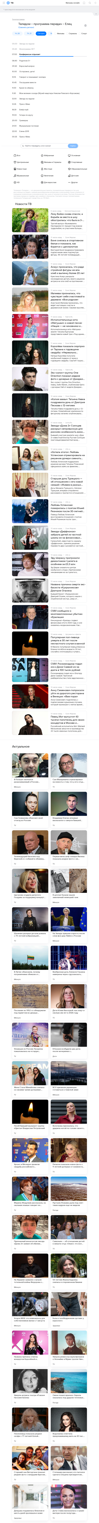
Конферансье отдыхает (29, 54)
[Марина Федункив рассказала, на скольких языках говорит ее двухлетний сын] (30, 1195)
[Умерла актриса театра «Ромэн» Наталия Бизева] (30, 1387)
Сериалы (73, 34)
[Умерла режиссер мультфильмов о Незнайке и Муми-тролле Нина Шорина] (69, 1349)
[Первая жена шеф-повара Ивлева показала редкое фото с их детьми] (69, 848)
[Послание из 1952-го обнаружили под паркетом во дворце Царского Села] (30, 1002)
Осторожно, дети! (27, 72)
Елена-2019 (24, 131)
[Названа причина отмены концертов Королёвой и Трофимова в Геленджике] (30, 1349)
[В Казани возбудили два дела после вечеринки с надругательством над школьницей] (69, 1041)
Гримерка (23, 120)
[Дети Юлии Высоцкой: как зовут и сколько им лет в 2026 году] (69, 1002)
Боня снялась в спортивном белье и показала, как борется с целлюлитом (67, 243)
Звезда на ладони (26, 44)
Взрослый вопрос (27, 66)
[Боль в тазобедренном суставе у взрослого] (69, 1310)
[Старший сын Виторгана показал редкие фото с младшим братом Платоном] (30, 1464)
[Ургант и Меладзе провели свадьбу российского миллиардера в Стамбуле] (30, 1156)
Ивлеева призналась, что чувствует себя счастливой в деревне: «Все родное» (68, 296)
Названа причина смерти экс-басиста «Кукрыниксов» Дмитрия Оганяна (68, 587)
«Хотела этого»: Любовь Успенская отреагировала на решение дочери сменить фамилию (68, 455)
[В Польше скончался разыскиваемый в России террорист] (30, 771)
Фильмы (60, 34)
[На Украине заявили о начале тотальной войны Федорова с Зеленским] (30, 1272)
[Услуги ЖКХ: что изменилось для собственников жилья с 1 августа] (30, 1310)
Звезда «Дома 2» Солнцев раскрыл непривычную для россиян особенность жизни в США (67, 429)
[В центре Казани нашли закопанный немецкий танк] (69, 887)
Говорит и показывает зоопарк (32, 77)
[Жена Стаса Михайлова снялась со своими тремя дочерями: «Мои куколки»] (30, 1079)
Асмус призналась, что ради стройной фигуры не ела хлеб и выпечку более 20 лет (68, 270)
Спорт (84, 34)
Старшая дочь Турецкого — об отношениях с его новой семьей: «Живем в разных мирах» (67, 481)
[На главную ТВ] (11, 3)
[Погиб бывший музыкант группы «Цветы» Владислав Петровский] (30, 1118)
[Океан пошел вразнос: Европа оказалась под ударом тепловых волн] (69, 1387)
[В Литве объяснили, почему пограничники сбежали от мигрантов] (30, 964)
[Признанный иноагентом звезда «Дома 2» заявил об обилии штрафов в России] (30, 1233)
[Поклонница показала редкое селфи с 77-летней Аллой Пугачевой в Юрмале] (30, 1426)
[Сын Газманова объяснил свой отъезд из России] (30, 810)
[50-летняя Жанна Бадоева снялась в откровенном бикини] (69, 1272)
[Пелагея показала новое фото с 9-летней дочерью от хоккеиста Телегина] (69, 1156)
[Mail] (8, 3)
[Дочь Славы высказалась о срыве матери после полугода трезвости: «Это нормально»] (69, 1503)
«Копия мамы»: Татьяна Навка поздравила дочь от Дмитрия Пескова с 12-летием (68, 402)
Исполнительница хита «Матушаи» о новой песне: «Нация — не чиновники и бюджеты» (66, 323)
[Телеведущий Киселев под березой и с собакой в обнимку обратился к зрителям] (30, 848)
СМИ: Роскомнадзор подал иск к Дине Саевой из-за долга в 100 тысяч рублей (66, 667)
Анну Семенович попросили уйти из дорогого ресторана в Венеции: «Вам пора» (67, 693)
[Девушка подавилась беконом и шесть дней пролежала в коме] (30, 1503)
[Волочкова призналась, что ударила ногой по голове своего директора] (69, 1118)
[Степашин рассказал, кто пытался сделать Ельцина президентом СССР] (69, 1464)
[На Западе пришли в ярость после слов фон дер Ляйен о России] (69, 925)
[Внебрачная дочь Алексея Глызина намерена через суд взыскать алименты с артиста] (69, 964)
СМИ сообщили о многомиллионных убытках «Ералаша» (66, 614)
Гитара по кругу (26, 115)
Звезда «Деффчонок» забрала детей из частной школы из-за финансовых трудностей (66, 534)
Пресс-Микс (24, 104)
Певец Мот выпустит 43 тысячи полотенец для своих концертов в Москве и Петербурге (67, 720)
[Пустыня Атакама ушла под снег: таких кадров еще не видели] (69, 1195)
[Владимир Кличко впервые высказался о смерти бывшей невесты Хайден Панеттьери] (69, 810)
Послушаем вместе (27, 82)
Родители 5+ (24, 61)
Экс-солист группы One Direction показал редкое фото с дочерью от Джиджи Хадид (67, 376)
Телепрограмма (18, 19)
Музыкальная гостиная (29, 126)
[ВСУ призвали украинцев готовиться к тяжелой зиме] (69, 1079)
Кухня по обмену (26, 88)
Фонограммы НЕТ (27, 49)
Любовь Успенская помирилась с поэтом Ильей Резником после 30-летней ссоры (67, 508)
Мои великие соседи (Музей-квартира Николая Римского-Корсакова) (49, 93)
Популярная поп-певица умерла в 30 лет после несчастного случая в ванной (68, 640)
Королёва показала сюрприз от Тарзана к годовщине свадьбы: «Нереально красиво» (68, 349)
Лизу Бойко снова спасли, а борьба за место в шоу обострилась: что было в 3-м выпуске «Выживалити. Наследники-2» (67, 217)
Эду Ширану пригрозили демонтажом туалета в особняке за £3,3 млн (65, 561)
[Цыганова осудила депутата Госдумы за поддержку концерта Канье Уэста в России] (30, 887)
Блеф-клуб (23, 110)
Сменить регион (26, 27)
